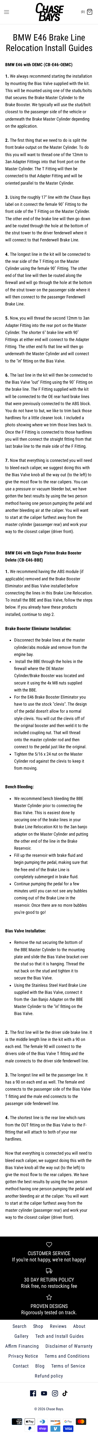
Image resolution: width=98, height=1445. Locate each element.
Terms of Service (68, 1366)
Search (19, 1326)
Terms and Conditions (67, 1356)
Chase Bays (54, 1409)
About (79, 1326)
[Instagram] (55, 1393)
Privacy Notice (23, 1356)
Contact (21, 1366)
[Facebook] (33, 1393)
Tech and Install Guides (59, 1336)
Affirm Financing (22, 1346)
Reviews (58, 1326)
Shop (38, 1326)
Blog (40, 1366)
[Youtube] (44, 1393)
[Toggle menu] (6, 11)
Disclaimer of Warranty (69, 1346)
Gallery (21, 1336)
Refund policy (49, 1376)
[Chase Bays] (49, 12)
